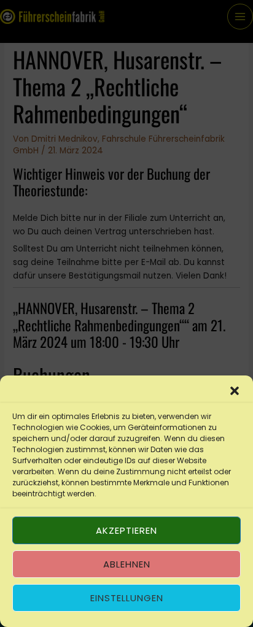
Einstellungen (126, 597)
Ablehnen (126, 564)
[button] (234, 391)
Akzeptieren (126, 530)
